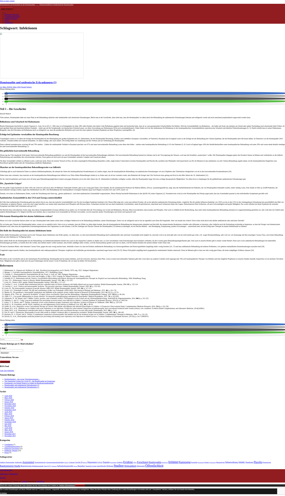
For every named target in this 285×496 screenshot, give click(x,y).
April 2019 (8, 412)
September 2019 (10, 410)
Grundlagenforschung (12, 17)
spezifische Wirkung (105, 466)
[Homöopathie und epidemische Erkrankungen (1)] (41, 78)
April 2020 (8, 396)
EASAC (99, 462)
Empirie (106, 462)
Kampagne (185, 461)
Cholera (66, 462)
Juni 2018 (7, 424)
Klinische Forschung (11, 15)
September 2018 (10, 422)
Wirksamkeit (130, 465)
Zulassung (141, 466)
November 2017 (10, 436)
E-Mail (3, 348)
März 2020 (8, 398)
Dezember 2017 (10, 434)
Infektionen (165, 462)
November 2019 (10, 406)
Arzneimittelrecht (40, 462)
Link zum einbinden (7, 371)
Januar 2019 (8, 418)
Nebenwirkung (231, 462)
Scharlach (54, 466)
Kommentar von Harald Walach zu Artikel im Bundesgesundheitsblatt (28, 383)
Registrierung (26, 466)
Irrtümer (173, 462)
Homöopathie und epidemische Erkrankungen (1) (28, 82)
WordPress (40, 481)
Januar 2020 (8, 402)
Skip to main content (7, 1)
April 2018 (8, 428)
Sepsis (75, 466)
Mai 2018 (7, 426)
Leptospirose (212, 462)
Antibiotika (18, 462)
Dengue (85, 462)
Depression (92, 462)
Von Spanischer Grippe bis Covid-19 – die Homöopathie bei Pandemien (29, 381)
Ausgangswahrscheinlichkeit (55, 462)
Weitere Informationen (67, 485)
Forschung (142, 462)
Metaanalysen (220, 462)
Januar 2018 (8, 432)
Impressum (4, 474)
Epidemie (120, 462)
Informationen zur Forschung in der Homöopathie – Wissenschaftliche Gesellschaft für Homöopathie (36, 5)
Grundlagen (8, 23)
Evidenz (128, 462)
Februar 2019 (9, 416)
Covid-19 (78, 462)
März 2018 (8, 430)
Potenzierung (267, 462)
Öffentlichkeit (154, 465)
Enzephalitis (113, 462)
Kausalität (194, 462)
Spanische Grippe (91, 466)
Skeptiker (81, 466)
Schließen (3, 493)
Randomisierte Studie (10, 465)
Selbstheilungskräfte (65, 466)
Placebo (258, 461)
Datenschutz (13, 474)
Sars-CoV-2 (47, 466)
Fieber (134, 462)
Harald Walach (26, 87)
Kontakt (3, 478)
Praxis (6, 21)
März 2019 (8, 414)
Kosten (206, 462)
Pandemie (249, 462)
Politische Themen (10, 19)
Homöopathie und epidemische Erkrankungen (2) (21, 385)
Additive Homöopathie (7, 462)
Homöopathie (155, 462)
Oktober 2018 (9, 420)
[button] (6, 94)
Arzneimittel (28, 462)
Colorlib (24, 481)
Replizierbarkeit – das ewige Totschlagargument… (22, 379)
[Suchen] (22, 339)
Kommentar (201, 462)
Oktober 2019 (9, 408)
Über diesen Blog (6, 470)
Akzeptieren (80, 485)
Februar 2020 (9, 400)
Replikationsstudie (38, 466)
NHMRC (241, 462)
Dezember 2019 (10, 404)
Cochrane (72, 462)
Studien (119, 465)
